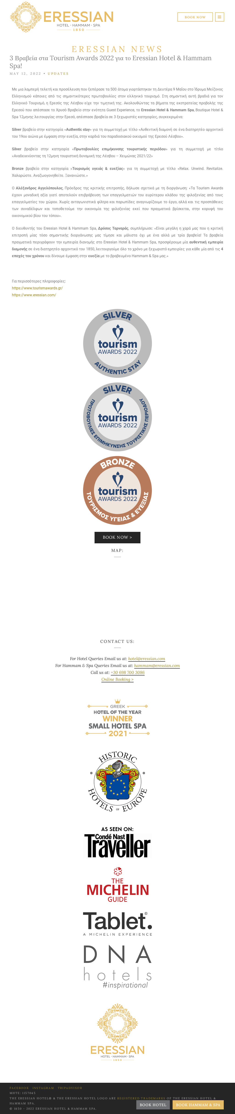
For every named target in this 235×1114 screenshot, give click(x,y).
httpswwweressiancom (34, 295)
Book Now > (117, 537)
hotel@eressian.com (146, 658)
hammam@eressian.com (157, 665)
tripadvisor (70, 1088)
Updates (58, 73)
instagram (43, 1088)
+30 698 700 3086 (128, 672)
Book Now (195, 17)
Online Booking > (117, 679)
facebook (19, 1088)
